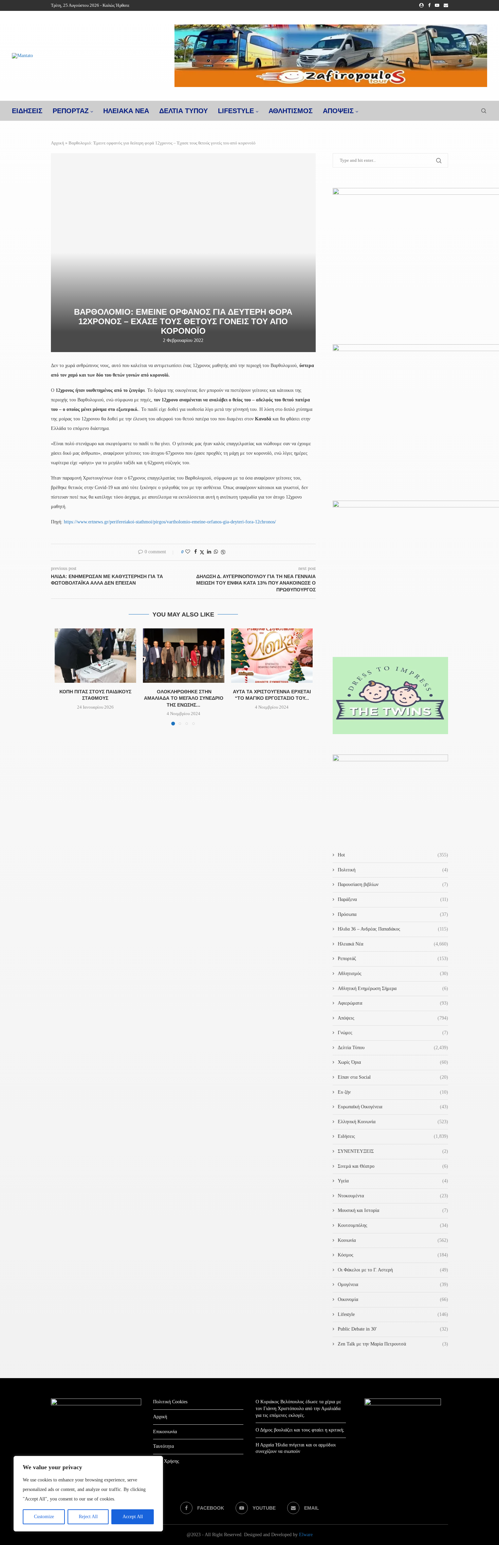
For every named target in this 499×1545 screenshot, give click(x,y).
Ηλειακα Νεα (126, 111)
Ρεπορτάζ (393, 958)
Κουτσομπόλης (393, 1225)
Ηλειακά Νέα (393, 944)
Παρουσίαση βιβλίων (393, 884)
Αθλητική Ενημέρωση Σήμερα (393, 988)
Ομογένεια (393, 1284)
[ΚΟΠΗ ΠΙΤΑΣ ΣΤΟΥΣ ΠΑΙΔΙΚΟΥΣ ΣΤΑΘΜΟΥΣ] (95, 655)
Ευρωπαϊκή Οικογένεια (393, 1106)
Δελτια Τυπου (183, 111)
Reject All (88, 1516)
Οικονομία (393, 1299)
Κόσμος (393, 1254)
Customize (44, 1516)
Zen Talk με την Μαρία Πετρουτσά (393, 1344)
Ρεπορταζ (71, 111)
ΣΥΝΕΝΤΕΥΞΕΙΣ (393, 1151)
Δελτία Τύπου (393, 1047)
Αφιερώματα (393, 1003)
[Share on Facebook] (195, 552)
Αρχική (57, 142)
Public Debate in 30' (393, 1329)
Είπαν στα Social (393, 1077)
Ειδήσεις (393, 1136)
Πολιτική (393, 869)
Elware (306, 1534)
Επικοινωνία (165, 1431)
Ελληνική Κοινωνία (393, 1121)
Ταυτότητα (163, 1446)
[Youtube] (437, 5)
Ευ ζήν (393, 1092)
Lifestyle (236, 111)
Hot (393, 854)
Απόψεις (338, 111)
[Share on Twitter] (202, 552)
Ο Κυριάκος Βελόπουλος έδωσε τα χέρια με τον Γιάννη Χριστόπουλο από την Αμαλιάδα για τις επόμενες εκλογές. (298, 1408)
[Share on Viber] (223, 552)
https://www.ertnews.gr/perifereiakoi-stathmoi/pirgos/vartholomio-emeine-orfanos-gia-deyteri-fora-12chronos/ (170, 521)
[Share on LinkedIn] (209, 552)
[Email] (446, 5)
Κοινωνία (393, 1240)
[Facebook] (429, 5)
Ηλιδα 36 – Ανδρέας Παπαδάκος (393, 929)
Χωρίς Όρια (393, 1062)
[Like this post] (187, 552)
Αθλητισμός (291, 111)
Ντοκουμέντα (393, 1195)
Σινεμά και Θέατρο (393, 1166)
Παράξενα (393, 899)
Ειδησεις (27, 111)
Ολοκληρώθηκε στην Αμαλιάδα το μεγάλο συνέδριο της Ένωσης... (183, 698)
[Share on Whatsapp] (216, 552)
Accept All (133, 1516)
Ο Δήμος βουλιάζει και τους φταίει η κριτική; (300, 1430)
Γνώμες (393, 1032)
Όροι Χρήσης (166, 1461)
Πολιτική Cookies (170, 1401)
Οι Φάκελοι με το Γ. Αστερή (393, 1269)
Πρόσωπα (393, 914)
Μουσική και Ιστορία (393, 1210)
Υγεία (393, 1180)
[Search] (483, 111)
